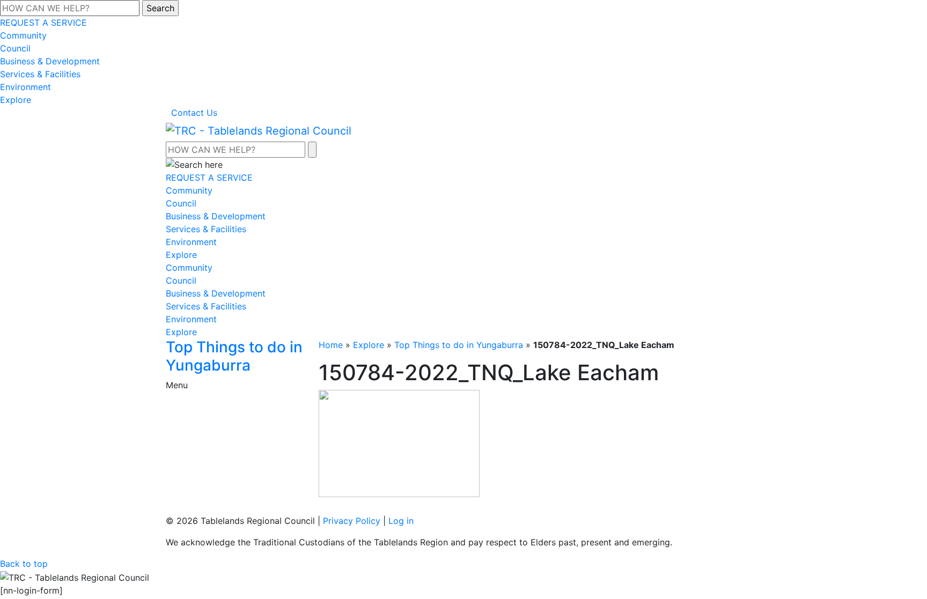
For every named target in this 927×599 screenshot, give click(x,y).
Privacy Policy (351, 520)
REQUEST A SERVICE (43, 22)
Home (331, 344)
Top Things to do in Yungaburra (458, 344)
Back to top (24, 563)
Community (23, 35)
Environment (25, 87)
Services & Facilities (40, 74)
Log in (401, 520)
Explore (15, 99)
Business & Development (50, 61)
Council (15, 48)
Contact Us (194, 112)
